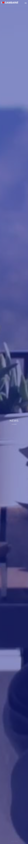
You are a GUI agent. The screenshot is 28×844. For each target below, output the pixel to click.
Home (12, 841)
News (16, 841)
